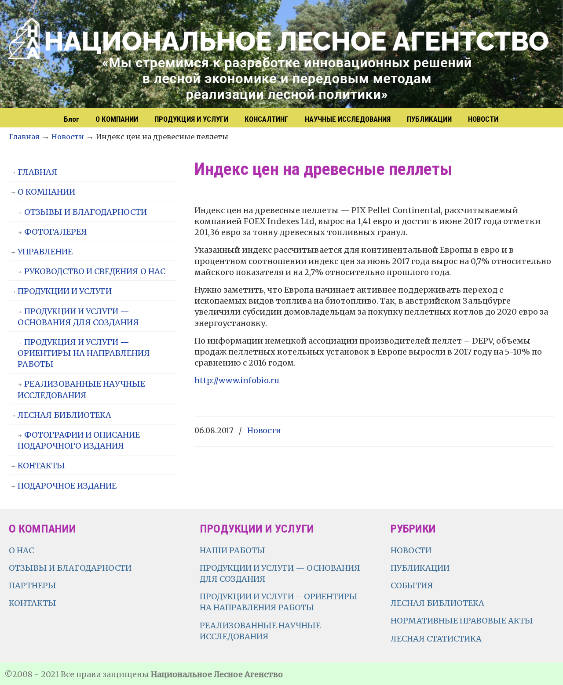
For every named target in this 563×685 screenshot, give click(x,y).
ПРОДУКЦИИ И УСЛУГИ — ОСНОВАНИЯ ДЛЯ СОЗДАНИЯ (78, 316)
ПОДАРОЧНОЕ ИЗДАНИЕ (67, 486)
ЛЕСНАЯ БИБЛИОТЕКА (64, 415)
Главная (24, 136)
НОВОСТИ (411, 550)
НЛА (281, 55)
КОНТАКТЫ (41, 465)
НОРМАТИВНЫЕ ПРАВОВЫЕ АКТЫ (463, 621)
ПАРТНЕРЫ (32, 585)
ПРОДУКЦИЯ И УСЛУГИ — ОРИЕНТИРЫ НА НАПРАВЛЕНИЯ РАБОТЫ (84, 353)
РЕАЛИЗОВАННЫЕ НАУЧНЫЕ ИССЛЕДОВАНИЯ (81, 389)
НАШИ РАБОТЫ (232, 550)
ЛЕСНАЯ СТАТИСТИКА (436, 639)
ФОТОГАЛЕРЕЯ (55, 232)
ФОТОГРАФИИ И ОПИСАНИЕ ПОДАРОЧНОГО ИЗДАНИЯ (79, 440)
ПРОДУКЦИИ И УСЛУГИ (65, 291)
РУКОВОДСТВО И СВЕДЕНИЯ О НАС (94, 271)
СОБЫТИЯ (412, 585)
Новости (67, 136)
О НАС (21, 550)
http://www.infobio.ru (236, 380)
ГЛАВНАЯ (38, 172)
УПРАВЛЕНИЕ (45, 251)
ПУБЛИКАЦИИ (420, 568)
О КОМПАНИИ (46, 192)
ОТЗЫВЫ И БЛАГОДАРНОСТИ (85, 212)
